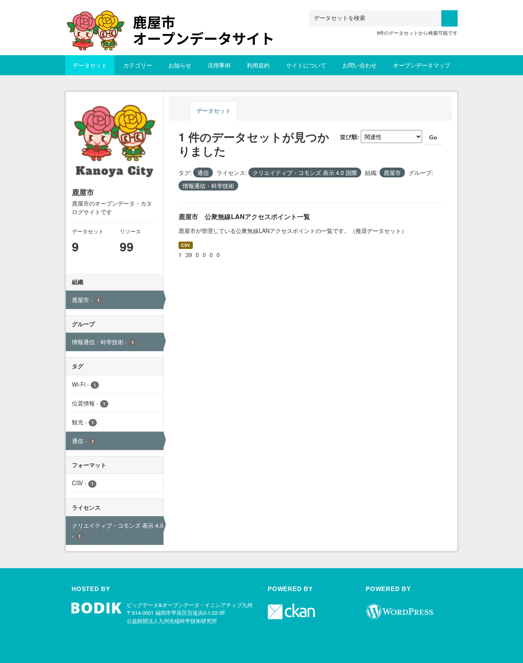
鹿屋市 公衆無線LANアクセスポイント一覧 (244, 216)
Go (433, 137)
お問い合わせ (359, 65)
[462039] (177, 20)
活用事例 (219, 65)
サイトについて (306, 65)
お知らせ (179, 65)
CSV (185, 245)
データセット (90, 65)
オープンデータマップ (421, 65)
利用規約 (258, 65)
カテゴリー (137, 65)
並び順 (348, 136)
